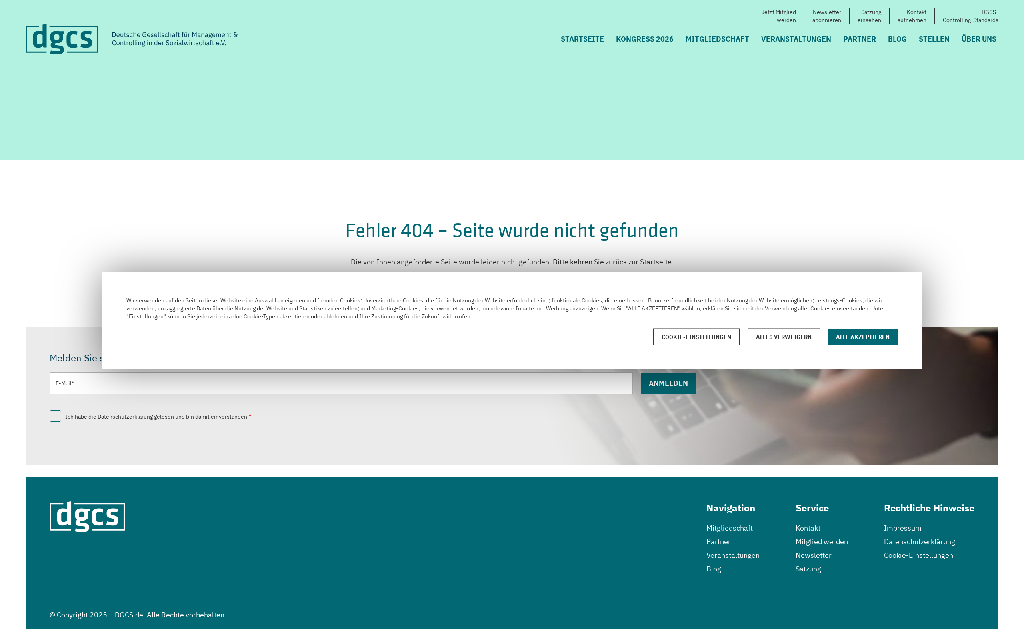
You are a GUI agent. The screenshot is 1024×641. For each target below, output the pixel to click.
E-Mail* (65, 383)
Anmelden (668, 383)
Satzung (808, 568)
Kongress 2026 (645, 39)
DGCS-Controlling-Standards (970, 16)
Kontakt (808, 528)
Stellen (934, 39)
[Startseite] (132, 39)
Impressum (903, 528)
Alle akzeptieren (863, 336)
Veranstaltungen (796, 39)
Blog (897, 39)
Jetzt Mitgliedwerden (779, 16)
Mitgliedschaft (717, 39)
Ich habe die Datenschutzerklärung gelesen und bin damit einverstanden (156, 416)
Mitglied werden (822, 541)
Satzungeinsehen (869, 16)
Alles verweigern (784, 336)
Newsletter (814, 555)
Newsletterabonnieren (826, 16)
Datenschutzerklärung (919, 541)
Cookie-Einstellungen (918, 555)
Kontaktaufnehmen (912, 16)
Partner (859, 39)
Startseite (582, 39)
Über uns (979, 39)
